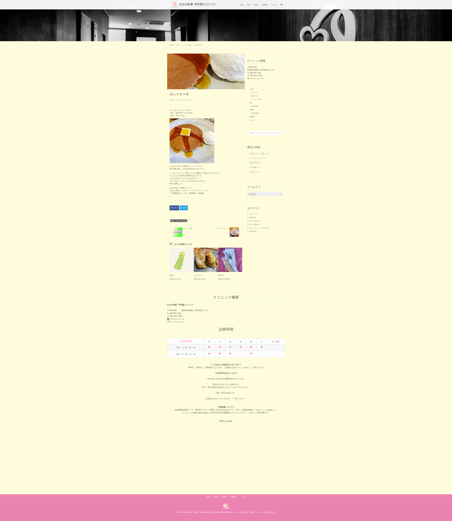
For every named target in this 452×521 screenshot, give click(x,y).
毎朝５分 (221, 275)
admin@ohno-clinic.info (177, 319)
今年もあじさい (254, 172)
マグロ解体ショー (255, 167)
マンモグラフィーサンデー (258, 158)
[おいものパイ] (206, 260)
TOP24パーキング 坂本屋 (264, 410)
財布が (172, 275)
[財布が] (182, 260)
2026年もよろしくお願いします (259, 153)
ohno (172, 100)
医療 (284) (252, 217)
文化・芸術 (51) (254, 221)
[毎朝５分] (230, 260)
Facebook (175, 208)
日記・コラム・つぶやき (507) (259, 228)
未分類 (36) (252, 231)
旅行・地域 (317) (254, 224)
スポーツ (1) (253, 214)
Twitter (185, 208)
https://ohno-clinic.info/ (257, 78)
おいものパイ (198, 275)
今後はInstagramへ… (256, 163)
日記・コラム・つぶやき (179, 221)
